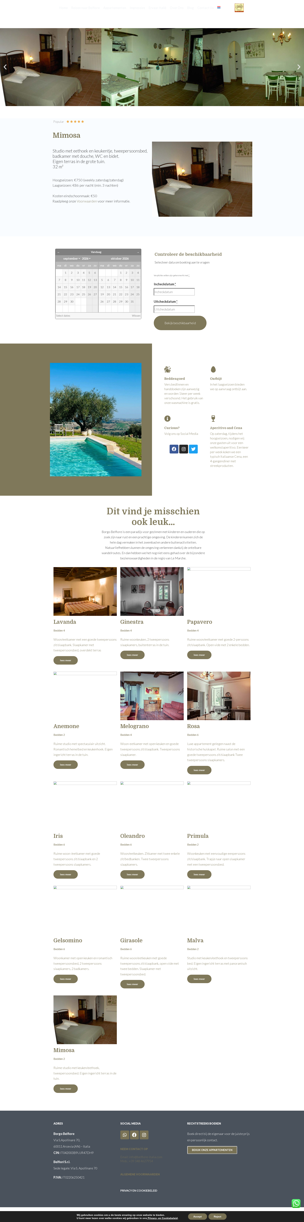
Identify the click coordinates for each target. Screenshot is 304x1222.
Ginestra (132, 622)
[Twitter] (193, 449)
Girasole (131, 941)
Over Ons (177, 8)
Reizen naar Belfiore (85, 8)
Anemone (66, 726)
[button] (5, 67)
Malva (195, 941)
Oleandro (132, 836)
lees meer (65, 660)
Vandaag (96, 251)
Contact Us (205, 8)
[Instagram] (183, 449)
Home (63, 8)
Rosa (193, 726)
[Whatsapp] (124, 1135)
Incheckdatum (165, 284)
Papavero (199, 622)
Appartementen (114, 8)
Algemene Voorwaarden (140, 1174)
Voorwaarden (87, 201)
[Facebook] (174, 449)
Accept (197, 1216)
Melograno (134, 726)
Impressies (137, 8)
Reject (217, 1216)
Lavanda (64, 622)
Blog (190, 8)
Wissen (136, 315)
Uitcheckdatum (166, 301)
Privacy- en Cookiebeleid (162, 1218)
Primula (198, 836)
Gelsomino (67, 941)
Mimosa (64, 1050)
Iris (58, 836)
